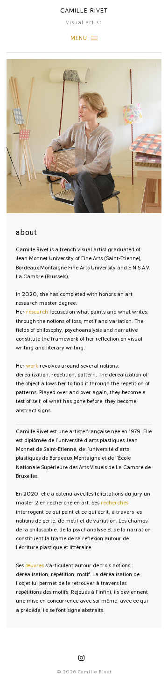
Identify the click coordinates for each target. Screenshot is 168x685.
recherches (114, 502)
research (37, 312)
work (32, 365)
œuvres (34, 565)
